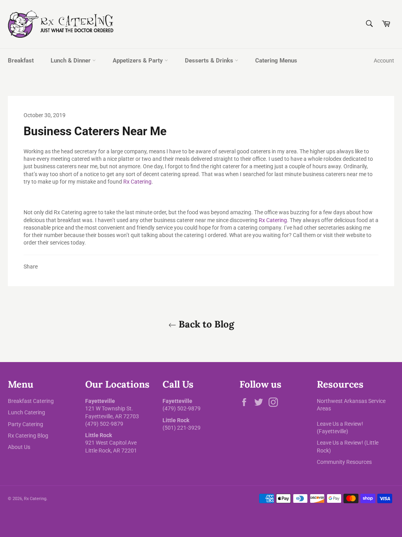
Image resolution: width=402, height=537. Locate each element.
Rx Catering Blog (28, 435)
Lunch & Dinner (71, 60)
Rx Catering (137, 181)
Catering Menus (276, 60)
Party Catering (25, 424)
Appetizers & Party (138, 60)
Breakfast (21, 60)
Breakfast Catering (31, 401)
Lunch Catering (26, 412)
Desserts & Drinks (210, 60)
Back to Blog (205, 324)
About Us (19, 447)
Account (384, 60)
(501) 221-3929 (182, 428)
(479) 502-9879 (104, 424)
